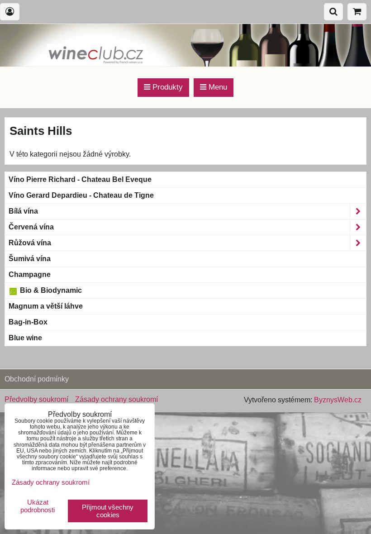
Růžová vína (30, 243)
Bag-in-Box (28, 322)
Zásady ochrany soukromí (116, 399)
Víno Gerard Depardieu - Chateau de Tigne (81, 195)
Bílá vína (23, 211)
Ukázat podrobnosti (37, 506)
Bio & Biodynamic (50, 290)
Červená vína (31, 227)
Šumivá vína (30, 258)
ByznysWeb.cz (337, 400)
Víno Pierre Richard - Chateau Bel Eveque (80, 179)
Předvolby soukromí (36, 399)
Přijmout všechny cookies (107, 511)
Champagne (30, 274)
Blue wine (25, 338)
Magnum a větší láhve (46, 306)
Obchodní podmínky (37, 379)
